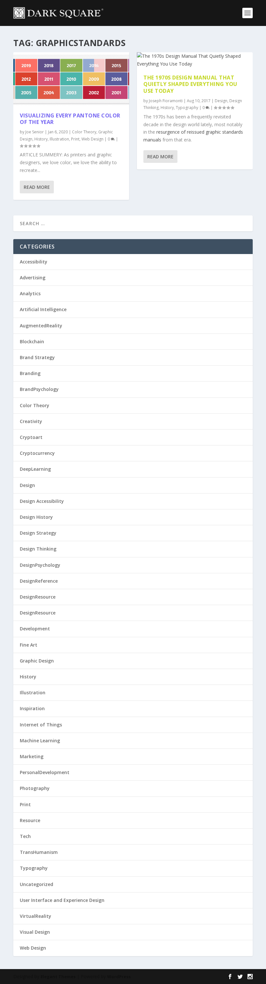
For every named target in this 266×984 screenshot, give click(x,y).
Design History (36, 517)
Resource (30, 820)
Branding (30, 373)
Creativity (31, 421)
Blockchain (32, 341)
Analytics (30, 293)
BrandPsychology (39, 389)
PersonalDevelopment (44, 772)
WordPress (119, 976)
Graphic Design (37, 661)
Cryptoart (31, 437)
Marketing (31, 756)
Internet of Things (41, 725)
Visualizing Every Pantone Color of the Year (70, 119)
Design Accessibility (42, 501)
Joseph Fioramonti (166, 100)
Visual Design (35, 932)
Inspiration (32, 708)
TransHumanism (39, 852)
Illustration (59, 139)
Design (221, 100)
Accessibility (33, 262)
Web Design (92, 139)
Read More (37, 187)
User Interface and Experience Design (62, 900)
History (41, 139)
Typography (187, 107)
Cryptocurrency (37, 453)
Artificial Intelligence (43, 309)
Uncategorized (36, 884)
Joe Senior (34, 132)
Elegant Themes (58, 976)
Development (35, 629)
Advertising (32, 277)
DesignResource (37, 597)
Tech (25, 836)
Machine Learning (40, 740)
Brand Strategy (37, 357)
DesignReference (39, 581)
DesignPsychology (40, 565)
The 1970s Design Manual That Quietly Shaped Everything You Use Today (190, 84)
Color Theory (84, 132)
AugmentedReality (41, 325)
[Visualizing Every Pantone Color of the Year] (71, 79)
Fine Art (28, 645)
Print (75, 139)
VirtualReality (35, 916)
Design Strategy (38, 533)
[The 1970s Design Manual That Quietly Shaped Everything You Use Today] (195, 60)
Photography (35, 788)
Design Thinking (38, 549)
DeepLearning (35, 469)
